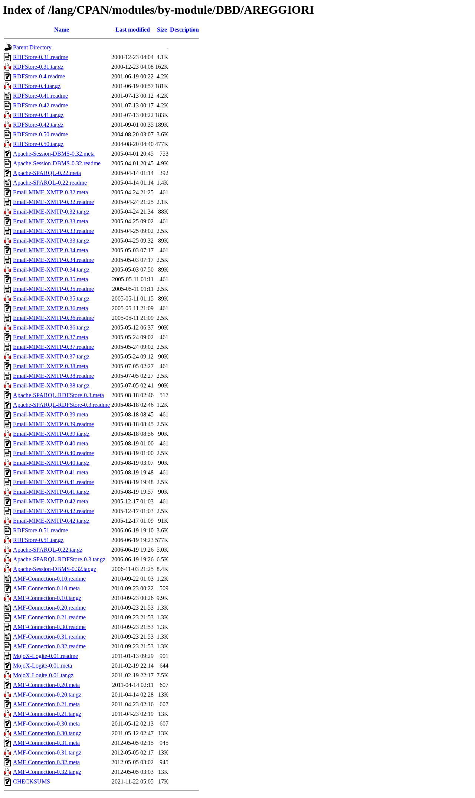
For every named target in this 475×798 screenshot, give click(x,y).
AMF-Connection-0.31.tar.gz (47, 752)
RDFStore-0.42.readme (40, 105)
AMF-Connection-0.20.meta (46, 685)
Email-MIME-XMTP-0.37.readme (53, 347)
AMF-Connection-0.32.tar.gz (47, 772)
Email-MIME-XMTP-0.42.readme (53, 511)
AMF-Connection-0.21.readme (49, 617)
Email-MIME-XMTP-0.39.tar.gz (51, 434)
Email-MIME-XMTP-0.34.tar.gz (51, 269)
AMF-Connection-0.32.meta (46, 762)
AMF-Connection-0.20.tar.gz (47, 694)
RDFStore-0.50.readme (40, 134)
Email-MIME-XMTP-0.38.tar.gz (51, 385)
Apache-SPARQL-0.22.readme (50, 182)
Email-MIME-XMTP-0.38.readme (53, 376)
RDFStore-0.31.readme (40, 57)
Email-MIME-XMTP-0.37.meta (50, 337)
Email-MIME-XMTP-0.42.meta (50, 501)
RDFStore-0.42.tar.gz (38, 124)
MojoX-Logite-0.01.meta (42, 665)
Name (61, 29)
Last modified (132, 29)
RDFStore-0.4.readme (39, 76)
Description (184, 29)
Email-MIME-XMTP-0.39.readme (53, 424)
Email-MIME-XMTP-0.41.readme (53, 482)
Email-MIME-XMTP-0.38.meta (50, 366)
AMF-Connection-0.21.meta (46, 704)
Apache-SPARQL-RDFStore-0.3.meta (58, 395)
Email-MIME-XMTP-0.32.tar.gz (51, 211)
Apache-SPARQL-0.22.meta (47, 173)
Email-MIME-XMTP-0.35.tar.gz (51, 298)
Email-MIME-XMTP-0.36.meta (50, 308)
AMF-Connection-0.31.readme (49, 636)
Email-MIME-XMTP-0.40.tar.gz (51, 463)
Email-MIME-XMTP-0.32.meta (50, 192)
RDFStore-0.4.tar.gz (36, 86)
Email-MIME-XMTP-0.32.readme (53, 202)
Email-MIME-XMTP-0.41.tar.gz (51, 492)
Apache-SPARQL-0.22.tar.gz (47, 549)
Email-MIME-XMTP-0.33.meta (50, 221)
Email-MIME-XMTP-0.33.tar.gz (51, 240)
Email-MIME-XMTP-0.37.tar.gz (51, 356)
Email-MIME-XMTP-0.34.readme (53, 260)
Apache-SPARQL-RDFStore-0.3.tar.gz (59, 559)
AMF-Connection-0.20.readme (49, 607)
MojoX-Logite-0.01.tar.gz (43, 675)
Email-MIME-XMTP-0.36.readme (53, 318)
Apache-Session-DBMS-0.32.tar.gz (54, 569)
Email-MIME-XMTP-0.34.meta (50, 250)
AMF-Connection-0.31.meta (46, 743)
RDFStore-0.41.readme (40, 96)
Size (162, 29)
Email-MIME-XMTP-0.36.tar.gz (51, 327)
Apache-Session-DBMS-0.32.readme (57, 163)
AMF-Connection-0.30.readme (49, 627)
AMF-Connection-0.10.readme (49, 578)
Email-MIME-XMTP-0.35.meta (50, 279)
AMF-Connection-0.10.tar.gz (47, 598)
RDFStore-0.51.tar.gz (38, 540)
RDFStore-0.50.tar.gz (38, 144)
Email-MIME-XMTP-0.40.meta (50, 443)
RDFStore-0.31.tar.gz (38, 67)
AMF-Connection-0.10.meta (46, 588)
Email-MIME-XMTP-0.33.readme (53, 231)
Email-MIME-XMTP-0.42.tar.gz (51, 521)
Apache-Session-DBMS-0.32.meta (54, 153)
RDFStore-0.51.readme (40, 530)
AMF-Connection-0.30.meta (46, 723)
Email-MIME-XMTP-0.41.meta (50, 472)
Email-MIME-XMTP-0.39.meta (50, 414)
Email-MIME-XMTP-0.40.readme (53, 453)
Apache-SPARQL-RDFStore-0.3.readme (61, 405)
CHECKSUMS (31, 781)
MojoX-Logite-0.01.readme (45, 656)
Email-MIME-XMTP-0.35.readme (53, 289)
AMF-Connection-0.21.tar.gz (47, 714)
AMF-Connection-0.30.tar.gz (47, 733)
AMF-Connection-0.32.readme (49, 646)
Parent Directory (32, 47)
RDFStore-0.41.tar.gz (38, 115)
